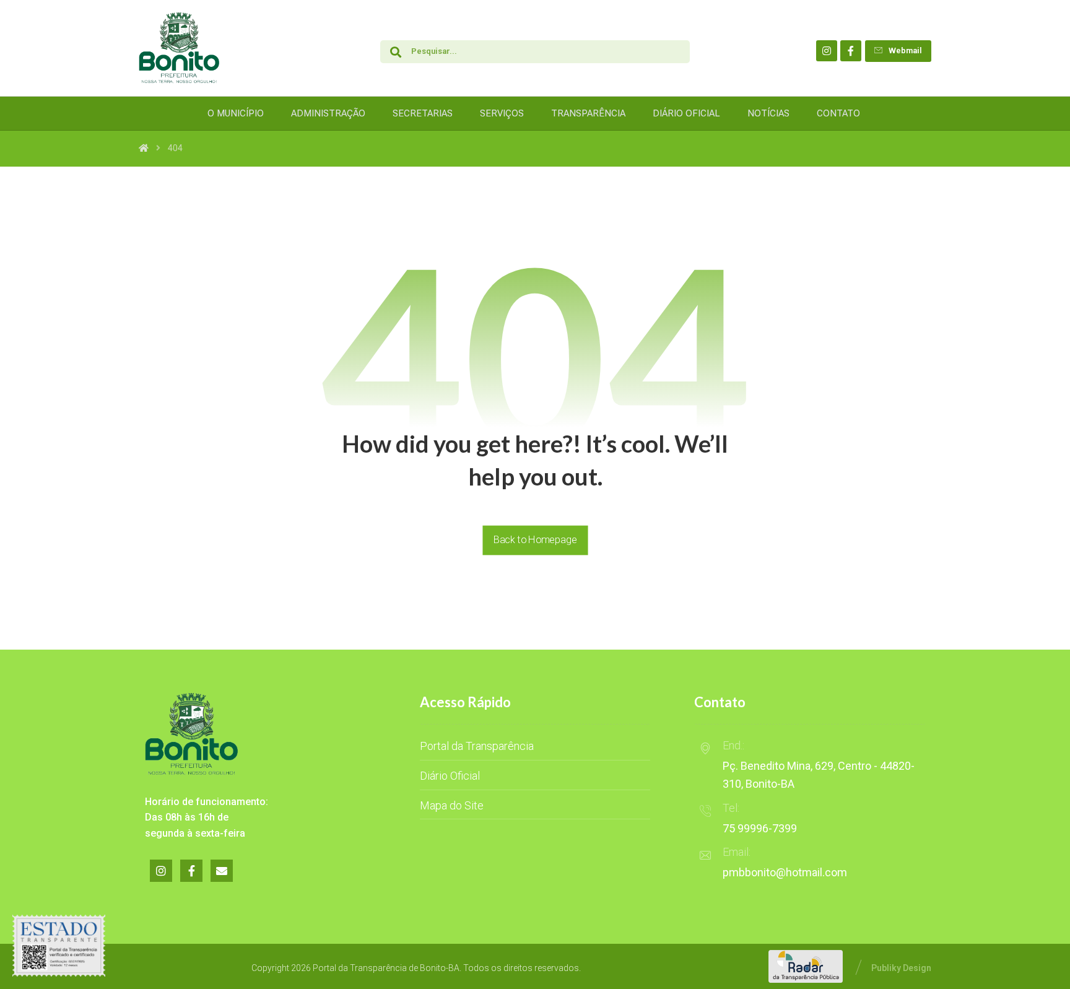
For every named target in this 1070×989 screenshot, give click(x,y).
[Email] (222, 871)
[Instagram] (826, 50)
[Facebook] (850, 50)
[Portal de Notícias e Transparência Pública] (179, 48)
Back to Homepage (535, 540)
